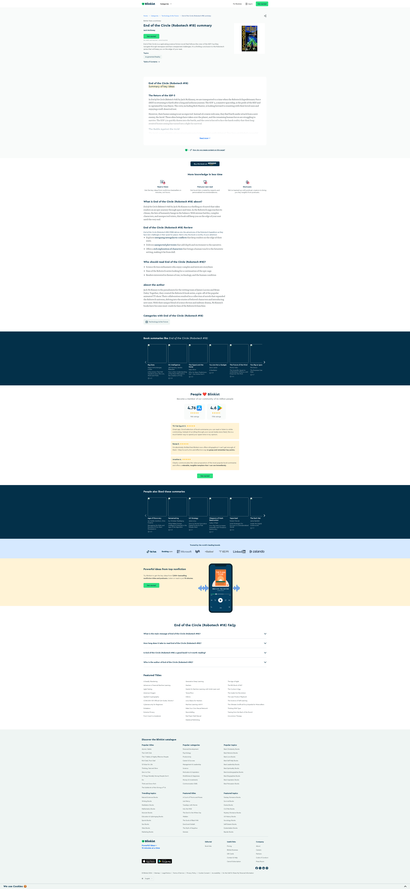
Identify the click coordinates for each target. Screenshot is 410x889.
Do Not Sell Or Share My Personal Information (238, 873)
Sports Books (146, 820)
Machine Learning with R (194, 704)
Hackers (188, 685)
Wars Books (146, 828)
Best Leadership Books (231, 764)
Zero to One (146, 772)
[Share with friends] (265, 16)
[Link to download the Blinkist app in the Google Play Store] (165, 861)
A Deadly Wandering (150, 681)
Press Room (260, 861)
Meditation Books (148, 805)
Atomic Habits (146, 749)
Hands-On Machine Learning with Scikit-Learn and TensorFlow (203, 691)
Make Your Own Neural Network (197, 708)
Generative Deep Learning (195, 681)
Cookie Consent (204, 873)
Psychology (187, 753)
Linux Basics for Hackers (194, 701)
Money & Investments (190, 780)
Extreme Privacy (149, 712)
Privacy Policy (191, 873)
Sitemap (157, 873)
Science (185, 768)
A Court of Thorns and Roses (192, 797)
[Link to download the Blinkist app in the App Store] (149, 861)
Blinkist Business (232, 850)
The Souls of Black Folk (190, 820)
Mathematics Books (148, 809)
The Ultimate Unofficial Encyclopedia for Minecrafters (246, 704)
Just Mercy (186, 801)
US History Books (230, 816)
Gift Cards (230, 854)
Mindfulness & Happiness (191, 776)
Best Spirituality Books (231, 768)
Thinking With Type (234, 708)
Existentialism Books (230, 828)
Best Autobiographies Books (233, 772)
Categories (164, 4)
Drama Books (228, 805)
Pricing (229, 846)
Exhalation (147, 708)
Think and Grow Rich (149, 784)
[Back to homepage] (148, 4)
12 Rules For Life (147, 764)
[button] (205, 633)
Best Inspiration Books (231, 780)
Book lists (208, 846)
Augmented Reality (152, 57)
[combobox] (149, 878)
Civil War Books (229, 809)
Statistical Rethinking (193, 720)
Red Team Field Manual (193, 716)
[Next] (264, 362)
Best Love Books (229, 757)
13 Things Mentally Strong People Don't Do (155, 778)
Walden (185, 816)
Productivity (187, 757)
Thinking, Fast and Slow (150, 768)
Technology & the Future (170, 16)
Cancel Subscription (234, 861)
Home (146, 16)
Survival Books (229, 801)
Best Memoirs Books (231, 753)
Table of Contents (150, 62)
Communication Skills (190, 784)
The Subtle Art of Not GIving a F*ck (154, 787)
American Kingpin (150, 693)
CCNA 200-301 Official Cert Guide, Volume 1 (159, 701)
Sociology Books (230, 820)
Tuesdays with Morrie (190, 805)
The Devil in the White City (192, 813)
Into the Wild (187, 809)
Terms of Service (178, 873)
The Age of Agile (233, 681)
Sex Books (145, 824)
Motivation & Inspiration (191, 772)
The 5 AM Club (147, 753)
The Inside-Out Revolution (237, 693)
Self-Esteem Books (230, 824)
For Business (237, 4)
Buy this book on (200, 164)
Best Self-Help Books (231, 761)
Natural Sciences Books (150, 797)
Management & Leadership (192, 764)
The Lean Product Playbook (237, 697)
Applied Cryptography (151, 697)
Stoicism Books (147, 813)
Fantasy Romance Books (232, 797)
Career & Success (189, 761)
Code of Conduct (262, 858)
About (258, 846)
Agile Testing (148, 689)
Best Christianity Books (231, 749)
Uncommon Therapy (235, 716)
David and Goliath (189, 824)
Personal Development (190, 749)
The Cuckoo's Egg (234, 689)
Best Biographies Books (232, 776)
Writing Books (147, 801)
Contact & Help (232, 858)
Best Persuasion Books (231, 784)
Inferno (188, 697)
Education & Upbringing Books (152, 816)
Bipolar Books (228, 832)
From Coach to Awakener (152, 716)
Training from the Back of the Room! (240, 712)
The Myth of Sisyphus (190, 828)
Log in (250, 4)
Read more (204, 138)
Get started (262, 4)
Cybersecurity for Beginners (153, 704)
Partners (259, 854)
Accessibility (216, 873)
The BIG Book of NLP (235, 685)
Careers (258, 850)
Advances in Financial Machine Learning (157, 685)
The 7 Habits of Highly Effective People (155, 757)
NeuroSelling (190, 712)
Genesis (185, 832)
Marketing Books (147, 832)
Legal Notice (166, 873)
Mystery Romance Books (232, 813)
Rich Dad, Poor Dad (148, 761)
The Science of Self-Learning (237, 701)
